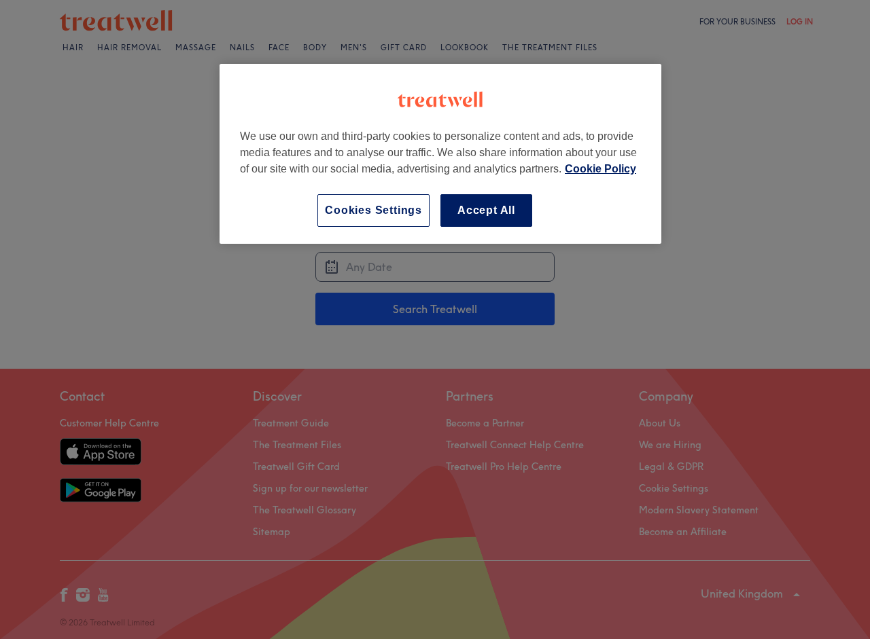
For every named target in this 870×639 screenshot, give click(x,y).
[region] (440, 154)
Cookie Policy (600, 169)
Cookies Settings (373, 210)
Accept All (486, 210)
